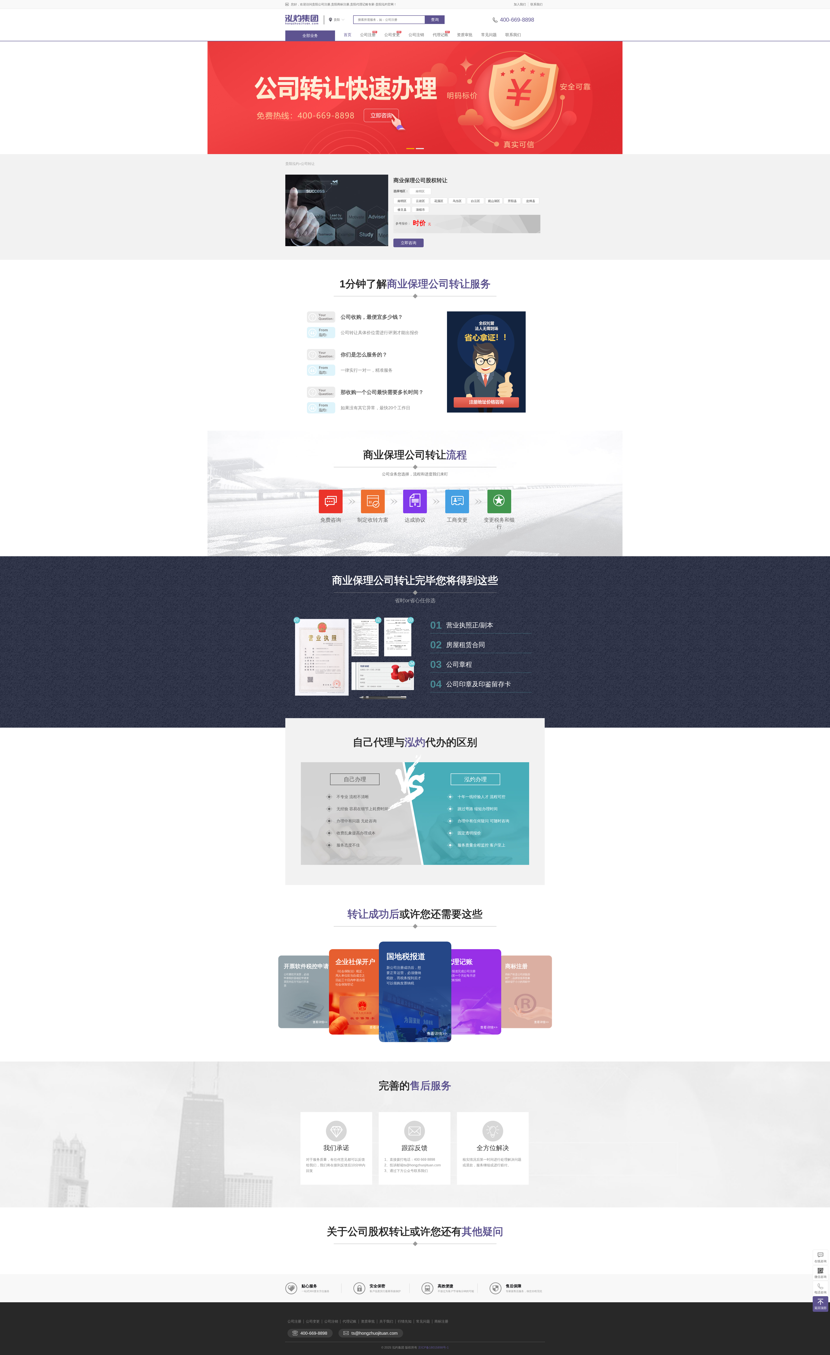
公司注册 (368, 35)
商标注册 (441, 1321)
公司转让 (308, 164)
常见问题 (489, 35)
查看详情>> (437, 1033)
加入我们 (520, 4)
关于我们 (386, 1321)
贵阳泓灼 (292, 164)
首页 (347, 35)
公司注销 (416, 35)
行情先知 (405, 1321)
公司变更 (392, 35)
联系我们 (536, 4)
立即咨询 (408, 243)
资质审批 (464, 35)
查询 (435, 20)
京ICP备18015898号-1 (433, 1347)
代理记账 (440, 35)
